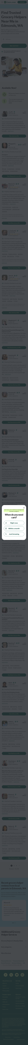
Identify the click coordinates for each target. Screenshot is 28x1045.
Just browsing (14, 534)
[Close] (24, 508)
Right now (14, 523)
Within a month (14, 528)
